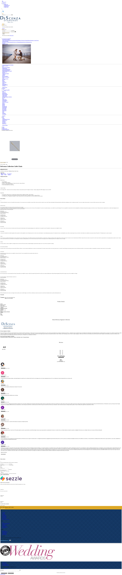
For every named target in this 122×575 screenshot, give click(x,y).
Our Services (4, 121)
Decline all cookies (4, 573)
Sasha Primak (4, 108)
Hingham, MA (4, 532)
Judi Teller (2, 383)
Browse (3, 28)
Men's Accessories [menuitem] (5, 76)
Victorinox (3, 113)
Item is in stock (2, 298)
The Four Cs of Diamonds (16, 42)
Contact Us (4, 518)
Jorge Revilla (4, 101)
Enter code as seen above (12, 473)
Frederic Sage (4, 99)
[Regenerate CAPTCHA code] (2, 472)
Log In (3, 33)
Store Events (4, 515)
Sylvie (3, 111)
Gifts (3, 89)
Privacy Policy (4, 517)
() (62, 350)
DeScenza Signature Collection (7, 96)
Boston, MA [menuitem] (6, 4)
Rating (1, 467)
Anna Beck (4, 92)
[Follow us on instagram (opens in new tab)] (62, 10)
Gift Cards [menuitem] (3, 527)
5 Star (60, 350)
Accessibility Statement (5, 565)
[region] (14, 146)
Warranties (9, 174)
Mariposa (3, 103)
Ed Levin (3, 97)
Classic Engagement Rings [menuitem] (6, 69)
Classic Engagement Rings (6, 40)
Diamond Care (29, 42)
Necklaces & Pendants (5, 129)
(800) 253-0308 (2, 162)
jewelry (3, 127)
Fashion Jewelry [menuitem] (4, 524)
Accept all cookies (11, 573)
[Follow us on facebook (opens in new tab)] (62, 9)
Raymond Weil (4, 106)
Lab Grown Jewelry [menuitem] (5, 78)
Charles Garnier (4, 95)
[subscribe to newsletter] (10, 540)
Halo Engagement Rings (14, 40)
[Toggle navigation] (0, 37)
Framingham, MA (5, 531)
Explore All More (5, 125)
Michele (3, 104)
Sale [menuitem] (3, 522)
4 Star (60, 351)
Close (1, 474)
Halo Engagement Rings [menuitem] (6, 70)
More (3, 117)
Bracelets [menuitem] (3, 72)
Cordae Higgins (3, 418)
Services (3, 514)
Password (12, 31)
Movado (3, 105)
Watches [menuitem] (3, 525)
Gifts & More (4, 82)
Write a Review (3, 454)
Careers (3, 118)
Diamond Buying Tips (23, 42)
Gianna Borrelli (3, 435)
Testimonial (10, 469)
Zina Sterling (4, 114)
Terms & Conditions (5, 564)
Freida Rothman (4, 100)
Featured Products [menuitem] (5, 526)
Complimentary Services (6, 119)
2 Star (60, 353)
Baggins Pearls (4, 93)
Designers (4, 90)
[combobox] (6, 14)
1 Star (60, 354)
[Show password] (15, 31)
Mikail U (2, 366)
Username (12, 30)
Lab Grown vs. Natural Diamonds (7, 42)
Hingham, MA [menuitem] (6, 6)
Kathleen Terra (3, 409)
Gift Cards (3, 85)
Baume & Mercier (5, 94)
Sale (3, 66)
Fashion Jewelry (5, 65)
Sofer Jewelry (4, 110)
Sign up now (11, 35)
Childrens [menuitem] (3, 74)
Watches (3, 81)
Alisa (3, 91)
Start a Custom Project (35, 40)
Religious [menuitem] (3, 79)
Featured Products (5, 84)
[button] (62, 3)
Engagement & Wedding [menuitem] (6, 523)
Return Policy (4, 123)
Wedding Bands (29, 40)
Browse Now (3, 508)
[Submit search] (12, 14)
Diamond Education (5, 41)
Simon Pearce (4, 109)
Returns (6, 174)
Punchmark (6, 568)
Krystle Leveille (3, 444)
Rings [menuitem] (3, 80)
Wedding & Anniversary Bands (22, 40)
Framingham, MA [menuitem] (7, 5)
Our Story (3, 122)
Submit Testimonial (6, 474)
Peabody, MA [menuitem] (6, 7)
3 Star (60, 352)
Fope (3, 98)
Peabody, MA (4, 533)
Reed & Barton (4, 107)
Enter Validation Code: (3, 470)
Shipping (2, 174)
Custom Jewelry (4, 120)
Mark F (2, 426)
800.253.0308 (4, 534)
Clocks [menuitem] (3, 83)
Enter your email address (4, 539)
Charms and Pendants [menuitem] (5, 73)
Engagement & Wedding (6, 38)
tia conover (2, 400)
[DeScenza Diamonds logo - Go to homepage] (10, 21)
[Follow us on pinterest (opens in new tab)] (62, 8)
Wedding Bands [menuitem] (4, 68)
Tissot (3, 112)
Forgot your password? (6, 32)
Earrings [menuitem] (3, 75)
